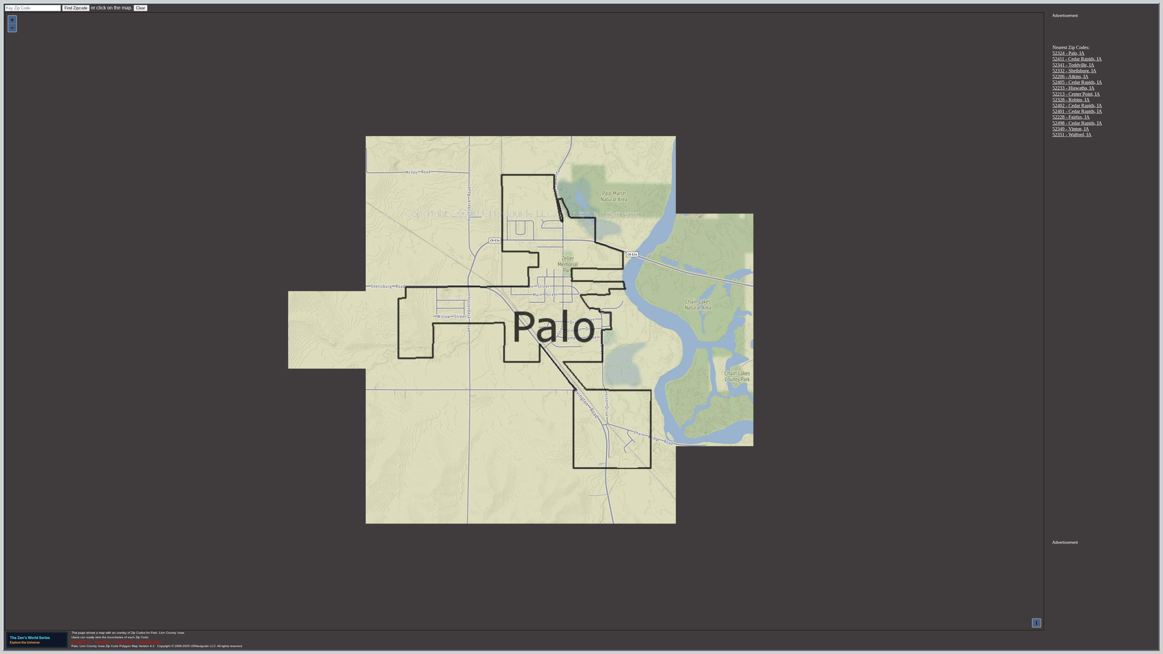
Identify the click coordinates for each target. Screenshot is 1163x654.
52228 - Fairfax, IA (1071, 117)
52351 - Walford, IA (1072, 134)
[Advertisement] (1105, 26)
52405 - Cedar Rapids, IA (1077, 82)
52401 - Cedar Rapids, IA (1077, 111)
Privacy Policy (123, 641)
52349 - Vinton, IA (1070, 128)
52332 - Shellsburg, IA (1074, 70)
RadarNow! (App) (149, 641)
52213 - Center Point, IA (1076, 94)
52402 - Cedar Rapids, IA (1077, 105)
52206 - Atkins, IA (1070, 76)
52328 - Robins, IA (1071, 99)
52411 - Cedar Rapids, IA (1077, 58)
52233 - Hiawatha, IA (1073, 88)
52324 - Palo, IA (1068, 53)
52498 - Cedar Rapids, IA (1077, 123)
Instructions (102, 641)
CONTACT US (81, 641)
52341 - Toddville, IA (1073, 65)
